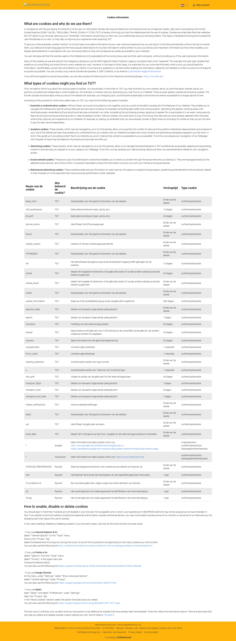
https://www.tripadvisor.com (130, 457)
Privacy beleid (135, 632)
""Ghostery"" (109, 615)
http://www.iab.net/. (154, 76)
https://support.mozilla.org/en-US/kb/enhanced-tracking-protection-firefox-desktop (99, 566)
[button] (184, 5)
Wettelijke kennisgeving (88, 632)
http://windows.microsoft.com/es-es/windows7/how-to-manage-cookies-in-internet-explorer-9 (105, 545)
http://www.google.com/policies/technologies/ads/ (96, 445)
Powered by (118, 637)
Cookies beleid (151, 632)
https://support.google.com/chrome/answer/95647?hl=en (87, 583)
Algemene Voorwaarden (114, 632)
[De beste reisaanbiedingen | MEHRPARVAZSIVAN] (37, 5)
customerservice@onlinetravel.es (144, 71)
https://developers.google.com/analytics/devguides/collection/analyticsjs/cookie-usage (114, 448)
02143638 (153, 628)
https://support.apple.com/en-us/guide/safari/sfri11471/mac (89, 603)
